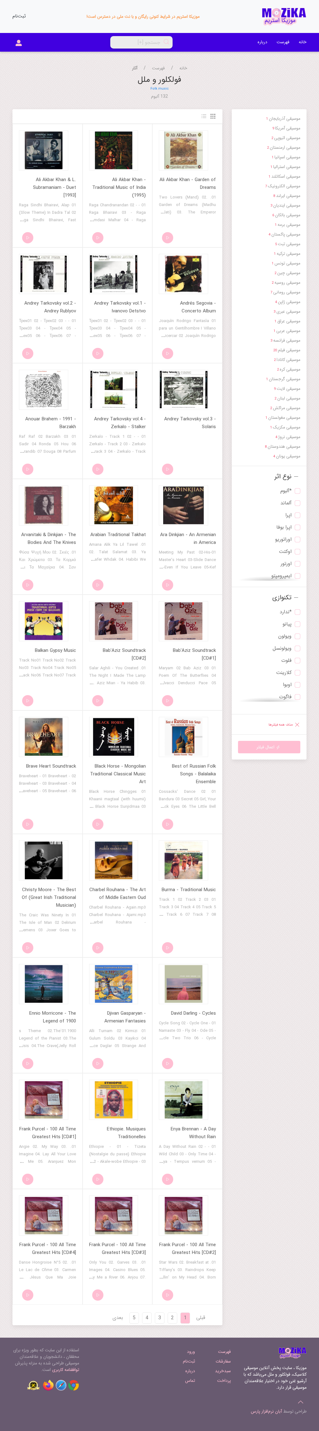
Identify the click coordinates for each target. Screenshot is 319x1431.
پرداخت (224, 1380)
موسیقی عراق (287, 321)
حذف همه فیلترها (281, 724)
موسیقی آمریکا (286, 128)
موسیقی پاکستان (284, 234)
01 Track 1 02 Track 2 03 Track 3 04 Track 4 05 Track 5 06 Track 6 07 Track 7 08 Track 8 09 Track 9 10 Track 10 (187, 914)
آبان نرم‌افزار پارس (266, 1411)
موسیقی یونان (286, 456)
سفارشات (223, 1361)
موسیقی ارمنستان (283, 147)
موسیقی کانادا (287, 359)
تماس (190, 1380)
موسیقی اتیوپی (285, 137)
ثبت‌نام (19, 16)
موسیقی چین (287, 272)
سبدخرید (223, 1371)
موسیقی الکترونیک (282, 186)
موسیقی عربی (287, 330)
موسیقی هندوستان (282, 446)
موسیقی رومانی (285, 292)
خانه (303, 42)
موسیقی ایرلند (286, 195)
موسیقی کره (288, 369)
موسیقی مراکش (285, 408)
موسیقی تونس (286, 263)
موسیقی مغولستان (282, 417)
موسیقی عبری (287, 311)
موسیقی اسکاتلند (284, 176)
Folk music (159, 88)
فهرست (283, 42)
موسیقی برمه (287, 224)
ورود (191, 1351)
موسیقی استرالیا (285, 166)
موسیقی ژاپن (287, 301)
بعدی (117, 1317)
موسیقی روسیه (286, 282)
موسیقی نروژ (287, 436)
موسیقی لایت (287, 388)
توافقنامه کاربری (65, 1369)
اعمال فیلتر (266, 747)
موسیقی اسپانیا (286, 157)
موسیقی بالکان (286, 215)
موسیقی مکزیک (285, 427)
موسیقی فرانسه (285, 340)
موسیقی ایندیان (285, 205)
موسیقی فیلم (286, 350)
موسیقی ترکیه (287, 253)
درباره (262, 42)
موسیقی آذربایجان (283, 118)
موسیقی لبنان (287, 398)
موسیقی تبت (287, 244)
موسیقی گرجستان (283, 379)
